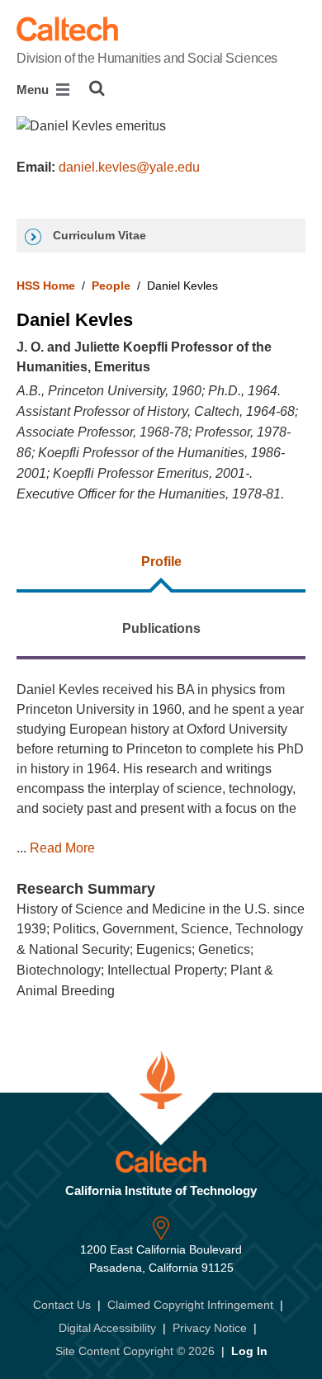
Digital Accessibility (107, 1327)
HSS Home (46, 285)
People (111, 285)
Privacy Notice (210, 1327)
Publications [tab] (161, 628)
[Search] (97, 88)
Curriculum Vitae (98, 235)
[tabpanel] (161, 840)
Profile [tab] (161, 562)
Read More (62, 848)
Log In (249, 1351)
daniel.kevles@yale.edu (129, 167)
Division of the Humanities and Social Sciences (147, 58)
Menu (34, 90)
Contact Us (62, 1304)
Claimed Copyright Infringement (190, 1304)
